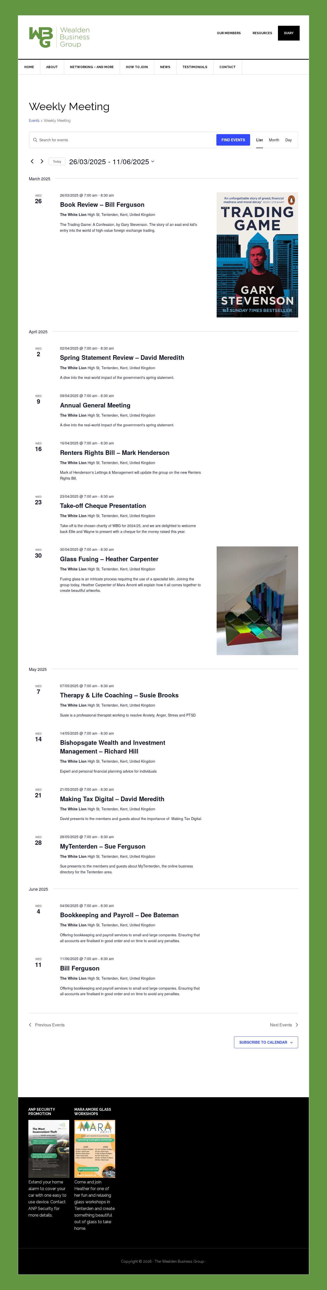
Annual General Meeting (95, 405)
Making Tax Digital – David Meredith (112, 798)
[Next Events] (42, 161)
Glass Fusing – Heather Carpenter (109, 558)
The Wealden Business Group (61, 37)
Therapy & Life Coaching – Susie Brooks (119, 695)
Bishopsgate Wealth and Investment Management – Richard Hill (112, 746)
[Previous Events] (32, 161)
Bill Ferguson (80, 968)
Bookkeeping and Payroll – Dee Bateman (119, 914)
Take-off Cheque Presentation (103, 505)
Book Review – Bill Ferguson (102, 204)
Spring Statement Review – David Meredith (122, 357)
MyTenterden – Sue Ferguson (103, 846)
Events (34, 121)
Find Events (233, 139)
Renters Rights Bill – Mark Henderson (115, 452)
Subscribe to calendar (263, 1042)
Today (57, 161)
